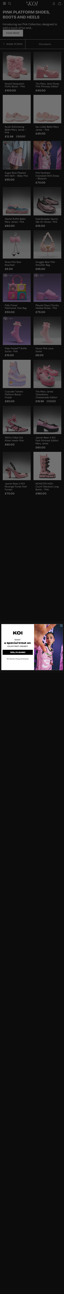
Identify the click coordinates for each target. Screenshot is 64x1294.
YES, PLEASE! (17, 652)
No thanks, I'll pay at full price (18, 659)
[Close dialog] (61, 625)
